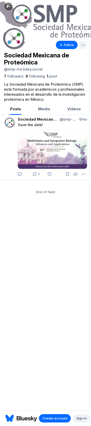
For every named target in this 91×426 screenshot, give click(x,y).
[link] (14, 76)
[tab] (16, 109)
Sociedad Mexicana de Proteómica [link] (38, 119)
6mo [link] (82, 119)
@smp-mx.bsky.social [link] (67, 119)
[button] (8, 6)
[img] (45, 19)
